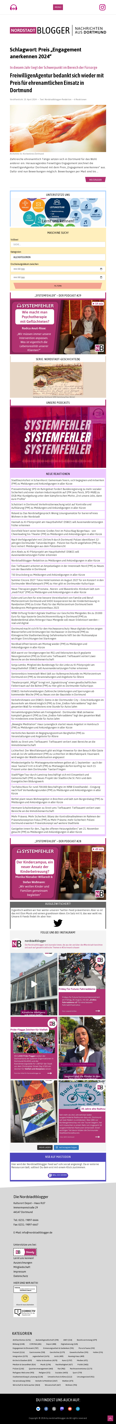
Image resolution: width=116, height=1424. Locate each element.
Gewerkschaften (79, 1352)
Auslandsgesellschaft (47, 1340)
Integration (20, 1356)
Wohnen (71, 1385)
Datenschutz (20, 1275)
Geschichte (57, 1352)
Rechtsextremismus (81, 1368)
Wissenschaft (53, 1385)
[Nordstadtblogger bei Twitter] (54, 1408)
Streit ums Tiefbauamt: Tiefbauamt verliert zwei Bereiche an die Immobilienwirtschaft (53, 658)
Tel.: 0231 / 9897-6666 (25, 1220)
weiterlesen (95, 179)
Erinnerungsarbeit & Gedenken (58, 1348)
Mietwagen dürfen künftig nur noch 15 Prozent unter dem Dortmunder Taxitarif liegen (53, 767)
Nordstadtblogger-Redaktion (58, 99)
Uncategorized (85, 1376)
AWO (67, 1340)
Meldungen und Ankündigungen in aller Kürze (46, 483)
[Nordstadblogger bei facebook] (46, 1408)
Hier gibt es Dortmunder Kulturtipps (73, 583)
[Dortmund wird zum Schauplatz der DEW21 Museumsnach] (82, 1048)
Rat (61, 1368)
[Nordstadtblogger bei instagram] (78, 1408)
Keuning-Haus (76, 1356)
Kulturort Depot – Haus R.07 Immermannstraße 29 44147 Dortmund (29, 1207)
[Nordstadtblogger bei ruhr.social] (62, 1408)
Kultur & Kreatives (47, 1360)
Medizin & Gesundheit (24, 1364)
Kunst (67, 1360)
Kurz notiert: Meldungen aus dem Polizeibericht (38, 546)
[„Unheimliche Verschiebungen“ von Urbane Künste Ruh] (34, 1111)
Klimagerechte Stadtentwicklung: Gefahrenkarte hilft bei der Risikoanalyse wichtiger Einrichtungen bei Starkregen (54, 637)
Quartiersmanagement (41, 1368)
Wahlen (67, 1381)
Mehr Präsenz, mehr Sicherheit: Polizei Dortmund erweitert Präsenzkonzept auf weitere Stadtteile (52, 821)
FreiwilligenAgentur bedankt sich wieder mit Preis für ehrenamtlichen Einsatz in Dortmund (57, 83)
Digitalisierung (69, 1344)
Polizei (18, 1368)
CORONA (35, 1344)
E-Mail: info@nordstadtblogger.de (32, 1232)
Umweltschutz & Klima (60, 1376)
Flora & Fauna (87, 1348)
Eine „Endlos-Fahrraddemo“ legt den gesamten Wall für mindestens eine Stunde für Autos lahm (54, 705)
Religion (44, 1372)
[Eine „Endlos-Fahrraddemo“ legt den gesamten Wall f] (82, 984)
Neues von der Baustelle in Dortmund (64, 694)
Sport (77, 1372)
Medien (82, 1360)
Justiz (58, 1356)
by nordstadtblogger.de (57, 1418)
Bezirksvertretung (87, 1340)
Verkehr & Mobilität (46, 1381)
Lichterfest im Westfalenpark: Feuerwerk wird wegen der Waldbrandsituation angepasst (55, 755)
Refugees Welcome (23, 1372)
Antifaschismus (22, 1340)
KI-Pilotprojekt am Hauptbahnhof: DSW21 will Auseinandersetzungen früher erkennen (45, 553)
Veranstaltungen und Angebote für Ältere (60, 676)
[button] (58, 212)
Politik (83, 1364)
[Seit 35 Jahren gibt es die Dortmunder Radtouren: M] (82, 1111)
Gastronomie (37, 1352)
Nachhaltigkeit (64, 1364)
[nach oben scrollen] (110, 1418)
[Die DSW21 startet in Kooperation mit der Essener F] (34, 984)
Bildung (19, 1344)
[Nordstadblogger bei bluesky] (38, 1408)
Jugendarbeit (41, 1356)
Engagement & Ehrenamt (25, 1348)
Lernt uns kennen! (23, 1258)
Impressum (19, 1271)
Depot (51, 1344)
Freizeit (19, 1352)
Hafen (98, 1352)
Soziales (61, 1372)
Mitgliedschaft (21, 1267)
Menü (58, 7)
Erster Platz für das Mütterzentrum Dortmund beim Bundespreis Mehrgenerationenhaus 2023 (52, 606)
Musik (45, 1364)
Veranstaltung (21, 1381)
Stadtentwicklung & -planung (28, 1376)
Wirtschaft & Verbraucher (26, 1385)
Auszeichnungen (22, 1262)
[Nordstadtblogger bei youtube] (70, 1408)
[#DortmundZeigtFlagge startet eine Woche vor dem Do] (34, 1048)
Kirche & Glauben (22, 1360)
